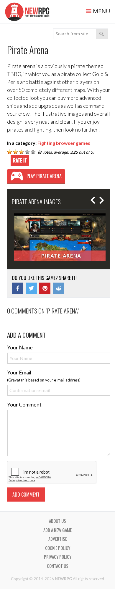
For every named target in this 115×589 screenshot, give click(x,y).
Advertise (57, 538)
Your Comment (24, 404)
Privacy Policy (57, 556)
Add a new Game (57, 530)
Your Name (20, 347)
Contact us (57, 566)
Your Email (19, 372)
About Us (57, 520)
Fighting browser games (63, 143)
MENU (100, 11)
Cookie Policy (57, 548)
